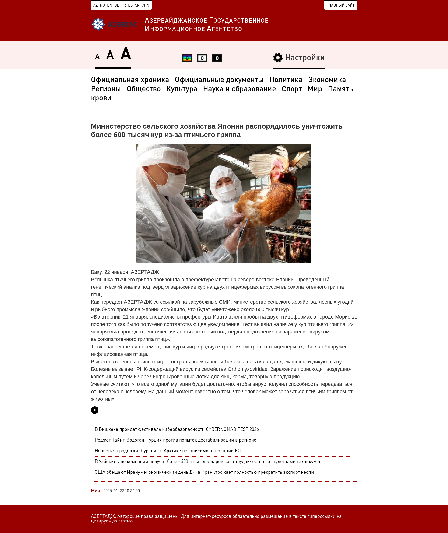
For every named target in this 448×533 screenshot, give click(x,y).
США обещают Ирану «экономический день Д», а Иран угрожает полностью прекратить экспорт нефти (204, 472)
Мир (315, 89)
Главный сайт (341, 5)
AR (137, 5)
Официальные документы (219, 80)
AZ (95, 5)
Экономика (327, 80)
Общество (144, 89)
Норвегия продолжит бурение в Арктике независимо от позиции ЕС (168, 451)
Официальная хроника (130, 80)
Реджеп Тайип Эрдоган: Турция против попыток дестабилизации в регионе (175, 440)
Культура (181, 89)
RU (102, 5)
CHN (145, 5)
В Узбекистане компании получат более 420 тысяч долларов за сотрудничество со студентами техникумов (208, 461)
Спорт (292, 89)
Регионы (106, 89)
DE (116, 5)
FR (123, 5)
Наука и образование (239, 89)
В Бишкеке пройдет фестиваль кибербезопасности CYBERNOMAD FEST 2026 (177, 429)
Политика (286, 80)
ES (130, 5)
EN (109, 5)
